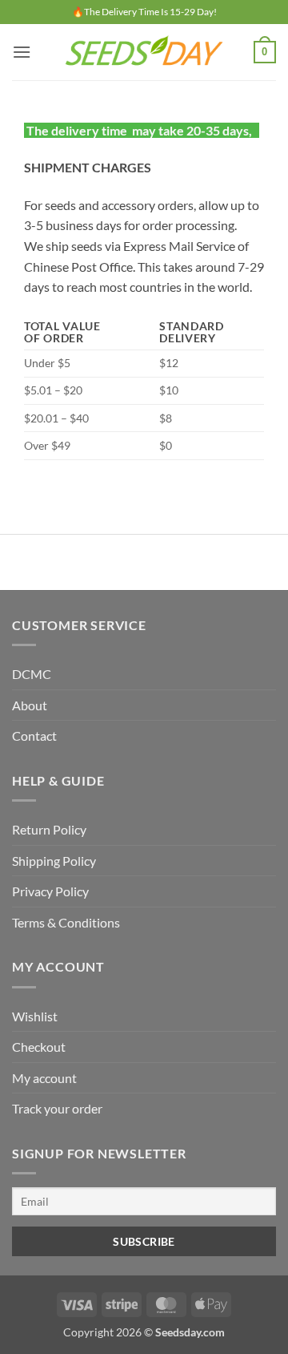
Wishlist (35, 1016)
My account (44, 1077)
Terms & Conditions (66, 922)
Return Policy (49, 829)
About (29, 705)
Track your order (57, 1108)
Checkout (39, 1046)
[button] (21, 51)
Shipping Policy (54, 860)
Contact (34, 735)
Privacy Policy (50, 891)
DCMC (31, 673)
